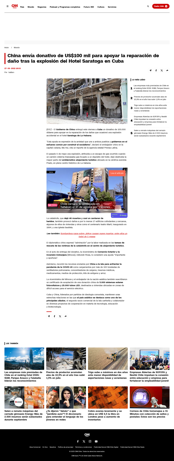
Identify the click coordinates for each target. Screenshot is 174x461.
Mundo (31, 7)
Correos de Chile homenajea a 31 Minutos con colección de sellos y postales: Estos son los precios (149, 413)
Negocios (42, 7)
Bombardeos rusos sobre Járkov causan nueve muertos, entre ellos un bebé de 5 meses (94, 235)
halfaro (11, 72)
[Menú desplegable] (7, 6)
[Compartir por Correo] (150, 70)
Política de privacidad (65, 447)
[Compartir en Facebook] (156, 70)
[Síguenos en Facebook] (78, 441)
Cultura (100, 7)
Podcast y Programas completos (65, 7)
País (22, 7)
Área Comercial (35, 447)
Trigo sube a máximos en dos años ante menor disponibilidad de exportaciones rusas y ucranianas (150, 108)
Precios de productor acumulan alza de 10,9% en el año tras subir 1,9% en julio (150, 98)
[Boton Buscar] (148, 6)
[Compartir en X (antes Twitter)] (161, 70)
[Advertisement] (23, 224)
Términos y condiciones (83, 447)
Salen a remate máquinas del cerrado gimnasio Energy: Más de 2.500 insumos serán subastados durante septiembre (151, 133)
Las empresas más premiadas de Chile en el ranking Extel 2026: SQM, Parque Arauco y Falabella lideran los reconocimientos (151, 88)
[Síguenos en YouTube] (96, 441)
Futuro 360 (89, 7)
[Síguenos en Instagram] (90, 441)
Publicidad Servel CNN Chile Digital (106, 447)
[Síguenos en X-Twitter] (84, 441)
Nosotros (53, 447)
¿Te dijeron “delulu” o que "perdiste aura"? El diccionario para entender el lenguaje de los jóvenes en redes (64, 415)
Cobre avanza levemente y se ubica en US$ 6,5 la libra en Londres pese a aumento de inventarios (105, 415)
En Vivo (45, 447)
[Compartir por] (167, 70)
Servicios (112, 7)
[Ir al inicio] (15, 6)
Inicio (6, 47)
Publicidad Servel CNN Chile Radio (132, 447)
